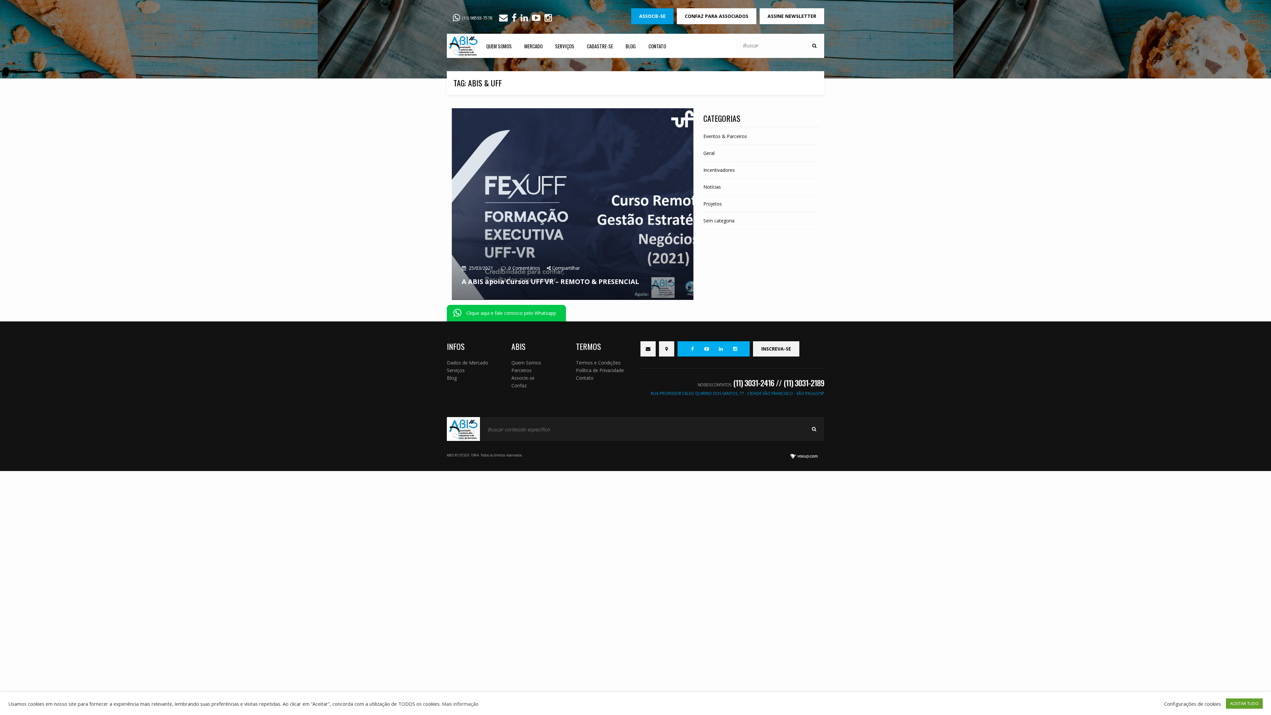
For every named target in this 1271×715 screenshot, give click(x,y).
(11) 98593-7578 (477, 18)
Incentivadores (719, 170)
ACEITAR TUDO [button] (1244, 703)
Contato (584, 378)
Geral (709, 153)
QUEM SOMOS (499, 46)
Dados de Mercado (467, 362)
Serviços (456, 370)
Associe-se (523, 378)
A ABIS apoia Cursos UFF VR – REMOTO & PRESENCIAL (550, 281)
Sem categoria (718, 220)
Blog (452, 378)
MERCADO (533, 46)
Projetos (712, 204)
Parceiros (521, 370)
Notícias (712, 187)
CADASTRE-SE (600, 46)
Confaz (519, 385)
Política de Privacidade (600, 370)
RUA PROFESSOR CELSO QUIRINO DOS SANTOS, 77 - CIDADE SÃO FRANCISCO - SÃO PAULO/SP (737, 393)
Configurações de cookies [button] (1192, 704)
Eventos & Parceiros (725, 136)
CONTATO (657, 46)
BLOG (631, 46)
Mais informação (460, 703)
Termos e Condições (598, 362)
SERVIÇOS (564, 46)
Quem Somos (526, 362)
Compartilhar (565, 268)
